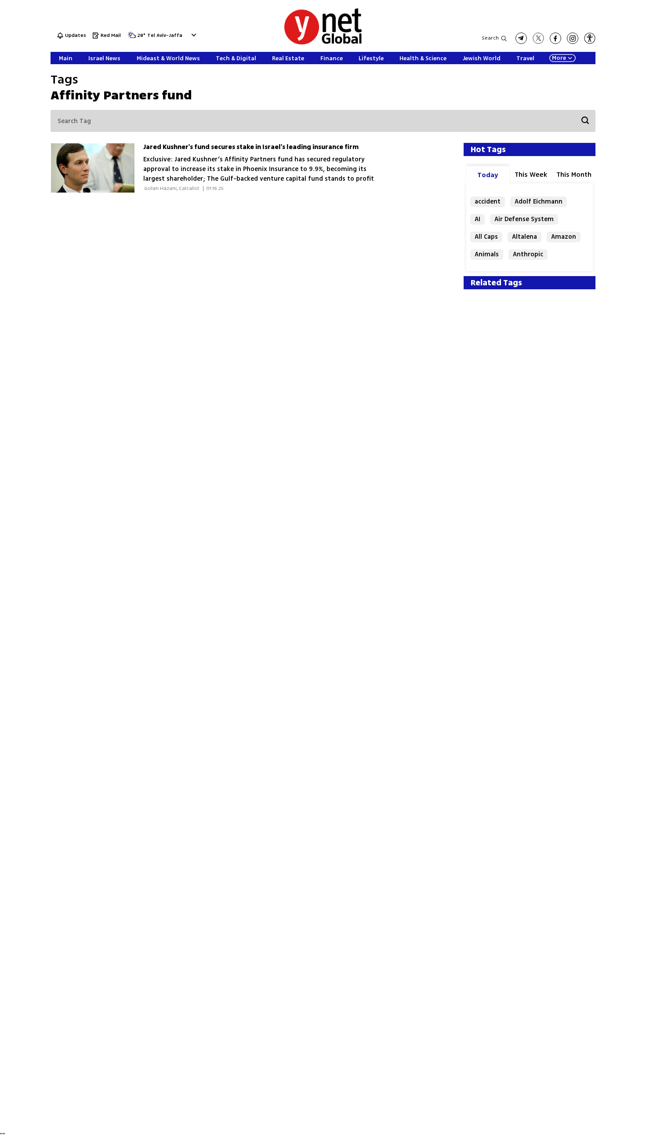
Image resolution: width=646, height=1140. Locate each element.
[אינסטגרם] (572, 38)
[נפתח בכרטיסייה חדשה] (521, 38)
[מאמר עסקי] (97, 168)
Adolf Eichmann (539, 201)
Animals (487, 254)
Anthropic (528, 254)
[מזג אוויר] (131, 37)
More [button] (559, 58)
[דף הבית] (323, 43)
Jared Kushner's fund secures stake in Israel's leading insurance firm (251, 147)
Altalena (524, 236)
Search (490, 38)
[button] (192, 34)
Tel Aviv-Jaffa (164, 36)
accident (488, 201)
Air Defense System (524, 219)
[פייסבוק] (555, 38)
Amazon (563, 236)
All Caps (486, 236)
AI (477, 219)
